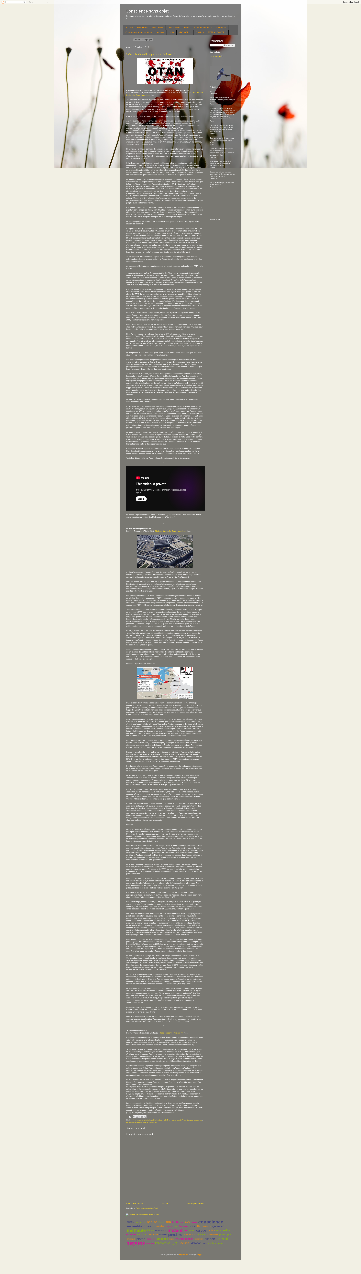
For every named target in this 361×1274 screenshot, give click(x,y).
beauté (152, 1222)
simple (218, 1239)
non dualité (223, 1230)
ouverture (163, 1235)
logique (200, 1230)
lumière (211, 1230)
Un (174, 1243)
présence (162, 1238)
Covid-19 (200, 32)
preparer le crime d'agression (147, 1122)
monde (129, 1234)
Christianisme (174, 27)
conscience (210, 1221)
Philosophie (221, 27)
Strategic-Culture (161, 531)
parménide (189, 1234)
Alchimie (160, 32)
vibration (196, 1243)
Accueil (129, 27)
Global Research (165, 1033)
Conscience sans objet (147, 11)
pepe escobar (131, 1122)
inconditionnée (139, 1226)
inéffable (136, 1230)
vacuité (184, 1243)
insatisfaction (160, 1230)
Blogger (199, 1255)
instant (175, 1230)
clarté (188, 1222)
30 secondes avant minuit (141, 1120)
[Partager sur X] (139, 1116)
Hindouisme (142, 27)
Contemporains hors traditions (139, 32)
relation (189, 1239)
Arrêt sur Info (178, 1033)
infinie (150, 1230)
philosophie (225, 1234)
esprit (175, 1226)
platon (140, 1239)
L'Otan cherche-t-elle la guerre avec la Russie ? (150, 54)
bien (168, 1221)
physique (131, 1239)
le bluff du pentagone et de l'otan (175, 1120)
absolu (130, 1221)
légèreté (191, 1230)
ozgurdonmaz (184, 1255)
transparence (162, 1243)
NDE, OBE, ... (185, 32)
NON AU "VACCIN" (217, 32)
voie (204, 1243)
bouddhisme (177, 1222)
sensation (199, 1239)
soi (225, 1238)
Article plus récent (134, 1203)
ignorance (218, 1226)
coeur (194, 1222)
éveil (193, 1226)
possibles (151, 1239)
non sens (141, 1234)
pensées (201, 1234)
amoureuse (141, 1222)
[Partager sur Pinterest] (145, 1116)
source (150, 1243)
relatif (180, 1239)
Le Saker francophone (141, 95)
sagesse (136, 1243)
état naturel (184, 1226)
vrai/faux (212, 1243)
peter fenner (212, 1235)
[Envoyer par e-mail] (134, 1116)
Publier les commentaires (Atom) (147, 1208)
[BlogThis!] (137, 1116)
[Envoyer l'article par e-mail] (130, 1116)
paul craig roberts (196, 1120)
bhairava (161, 1222)
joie (185, 1230)
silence (210, 1239)
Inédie (171, 32)
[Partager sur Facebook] (142, 1116)
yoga (220, 1243)
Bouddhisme (157, 27)
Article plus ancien (195, 1203)
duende (158, 1226)
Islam (186, 27)
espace (168, 1226)
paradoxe (175, 1235)
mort (134, 1234)
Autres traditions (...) (202, 27)
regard (171, 1239)
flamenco (204, 1226)
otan (187, 1120)
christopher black (157, 1120)
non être (153, 1234)
